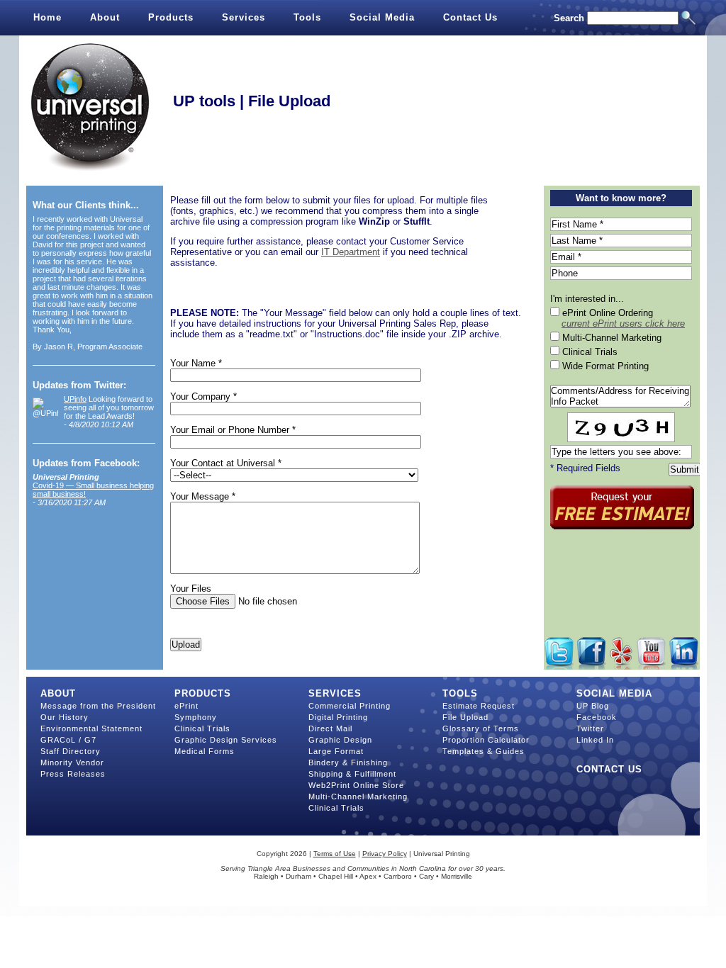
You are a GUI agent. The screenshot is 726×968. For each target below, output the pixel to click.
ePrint (186, 706)
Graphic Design (340, 740)
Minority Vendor (72, 762)
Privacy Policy (384, 853)
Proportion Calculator (486, 740)
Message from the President (98, 706)
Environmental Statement (91, 728)
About (105, 17)
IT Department (350, 252)
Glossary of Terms (480, 728)
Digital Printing (338, 717)
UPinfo (75, 399)
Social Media (382, 17)
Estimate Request (478, 706)
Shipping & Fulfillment (352, 774)
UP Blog (592, 706)
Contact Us (470, 17)
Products (171, 17)
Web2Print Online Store (356, 785)
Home (47, 17)
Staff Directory (70, 751)
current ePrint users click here (623, 323)
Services (243, 17)
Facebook (596, 717)
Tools (307, 17)
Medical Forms (204, 751)
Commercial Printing (349, 706)
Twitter (590, 728)
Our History (64, 717)
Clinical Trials (202, 728)
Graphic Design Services (225, 740)
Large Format (336, 751)
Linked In (595, 740)
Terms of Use (334, 853)
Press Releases (73, 774)
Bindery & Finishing (348, 762)
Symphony (195, 717)
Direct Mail (330, 728)
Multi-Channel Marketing (358, 796)
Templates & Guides (483, 751)
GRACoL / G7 (68, 740)
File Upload (465, 717)
